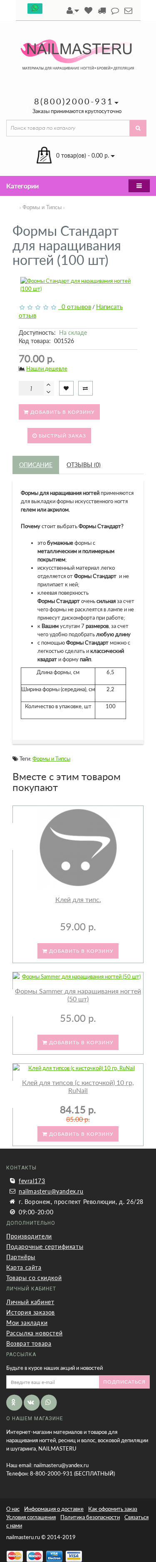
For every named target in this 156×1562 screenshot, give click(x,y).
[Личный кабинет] (73, 11)
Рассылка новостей (34, 1333)
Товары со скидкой (34, 1277)
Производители (29, 1236)
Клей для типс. (78, 899)
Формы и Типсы (42, 207)
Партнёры (20, 1256)
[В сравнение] (85, 388)
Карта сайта (24, 1267)
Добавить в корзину (62, 412)
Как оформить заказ (112, 1508)
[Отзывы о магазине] (115, 11)
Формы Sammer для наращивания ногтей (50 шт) (78, 995)
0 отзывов (74, 306)
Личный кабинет (30, 1301)
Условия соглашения (31, 1517)
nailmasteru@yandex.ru (51, 1191)
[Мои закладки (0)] (88, 11)
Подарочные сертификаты (44, 1246)
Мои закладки (26, 1322)
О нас (13, 1508)
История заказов (30, 1312)
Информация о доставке (54, 1508)
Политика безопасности (90, 1517)
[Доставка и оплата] (102, 11)
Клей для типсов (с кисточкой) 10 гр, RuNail (78, 1086)
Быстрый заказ (61, 436)
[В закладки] (66, 388)
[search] (138, 128)
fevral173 (32, 1180)
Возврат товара (28, 1343)
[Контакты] (128, 11)
